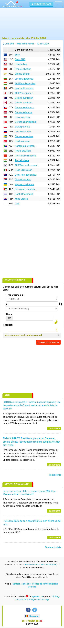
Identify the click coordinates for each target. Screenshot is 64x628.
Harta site (26, 584)
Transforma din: (15, 295)
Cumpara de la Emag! (25, 599)
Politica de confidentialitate (45, 584)
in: (7, 304)
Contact (16, 584)
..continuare (54, 428)
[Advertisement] (32, 24)
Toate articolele (53, 547)
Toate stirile (55, 475)
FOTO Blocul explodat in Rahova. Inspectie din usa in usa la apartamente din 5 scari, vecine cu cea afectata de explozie (32, 405)
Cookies (32, 587)
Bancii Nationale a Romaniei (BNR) (41, 564)
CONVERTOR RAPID (42, 4)
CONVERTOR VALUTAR (48, 342)
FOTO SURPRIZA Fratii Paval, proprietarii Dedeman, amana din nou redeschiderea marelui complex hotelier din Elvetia (31, 441)
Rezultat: (8, 324)
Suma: (9, 314)
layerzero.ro (37, 596)
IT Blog (56, 596)
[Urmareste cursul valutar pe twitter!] (34, 610)
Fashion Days (42, 599)
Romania (34, 616)
